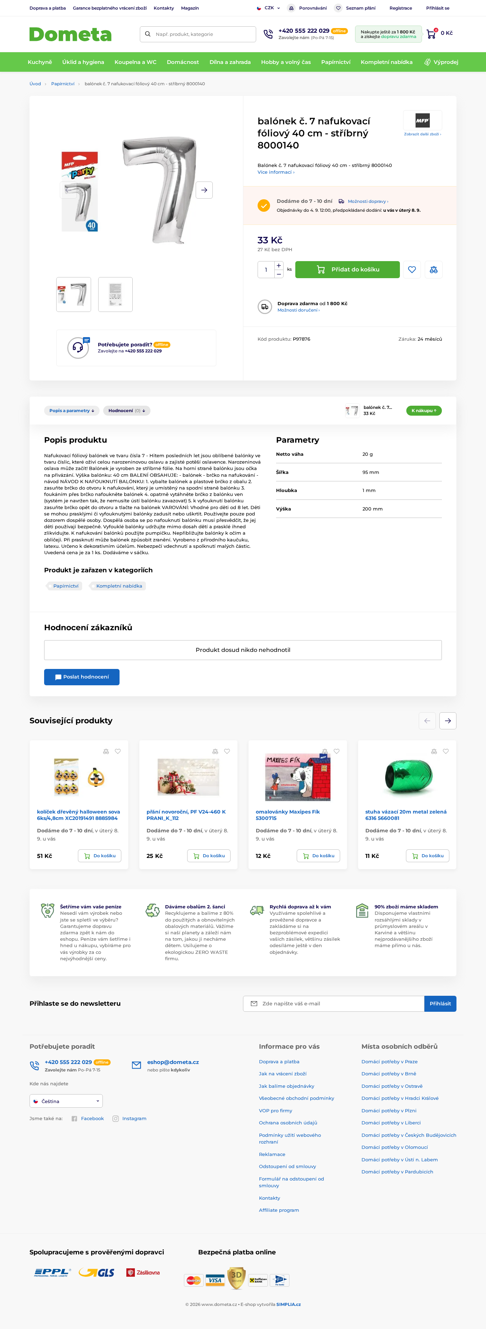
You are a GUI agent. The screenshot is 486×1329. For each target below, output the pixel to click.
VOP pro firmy (275, 1110)
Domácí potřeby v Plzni (389, 1110)
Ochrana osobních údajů (288, 1122)
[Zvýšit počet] (279, 265)
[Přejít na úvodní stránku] (70, 34)
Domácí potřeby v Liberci (391, 1122)
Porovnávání (313, 8)
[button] (204, 190)
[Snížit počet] (279, 274)
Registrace (401, 8)
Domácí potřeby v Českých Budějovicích (408, 1135)
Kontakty (164, 8)
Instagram (134, 1118)
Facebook (92, 1118)
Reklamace (272, 1154)
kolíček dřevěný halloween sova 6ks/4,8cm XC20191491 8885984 (78, 815)
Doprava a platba (48, 8)
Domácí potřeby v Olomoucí (394, 1147)
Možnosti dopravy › (368, 201)
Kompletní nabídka (119, 586)
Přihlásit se (437, 8)
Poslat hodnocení (85, 677)
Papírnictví (62, 83)
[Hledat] (148, 34)
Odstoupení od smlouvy (287, 1166)
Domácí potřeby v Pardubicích (397, 1171)
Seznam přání (360, 8)
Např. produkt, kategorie (184, 34)
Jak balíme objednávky (286, 1086)
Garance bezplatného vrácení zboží (110, 8)
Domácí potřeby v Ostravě (392, 1086)
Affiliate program (279, 1210)
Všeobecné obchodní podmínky (296, 1098)
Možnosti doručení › (299, 310)
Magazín (190, 8)
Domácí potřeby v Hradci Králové (400, 1098)
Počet (266, 269)
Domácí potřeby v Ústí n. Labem (399, 1159)
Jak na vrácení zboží (283, 1073)
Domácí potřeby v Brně (388, 1073)
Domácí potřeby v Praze (389, 1061)
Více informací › (276, 172)
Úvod (35, 83)
